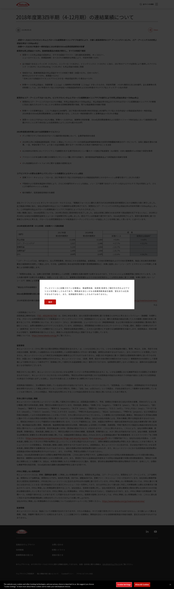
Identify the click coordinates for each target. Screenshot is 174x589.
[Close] (170, 584)
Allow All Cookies (142, 584)
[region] (87, 585)
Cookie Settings (124, 584)
